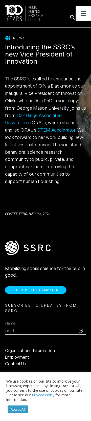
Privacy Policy (43, 394)
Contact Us (15, 363)
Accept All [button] (18, 409)
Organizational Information (30, 350)
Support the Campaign (36, 290)
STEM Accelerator (56, 130)
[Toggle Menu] (83, 13)
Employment (17, 357)
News (20, 38)
